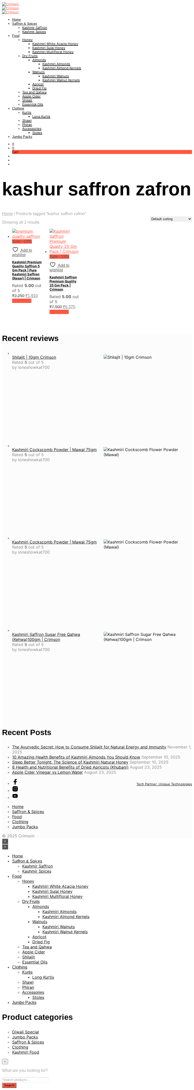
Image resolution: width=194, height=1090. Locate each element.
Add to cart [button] (21, 301)
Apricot (38, 84)
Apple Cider (31, 96)
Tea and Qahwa (34, 92)
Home (16, 19)
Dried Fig (39, 88)
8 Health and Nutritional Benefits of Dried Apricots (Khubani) (70, 767)
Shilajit (27, 100)
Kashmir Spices (34, 32)
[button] (13, 144)
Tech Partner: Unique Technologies (164, 784)
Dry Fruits (30, 56)
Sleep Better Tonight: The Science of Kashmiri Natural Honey (70, 762)
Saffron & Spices (24, 23)
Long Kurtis (41, 116)
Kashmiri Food (25, 1052)
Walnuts (38, 72)
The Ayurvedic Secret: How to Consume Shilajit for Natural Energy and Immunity (89, 746)
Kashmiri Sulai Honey (48, 48)
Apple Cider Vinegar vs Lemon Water (47, 772)
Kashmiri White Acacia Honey (55, 44)
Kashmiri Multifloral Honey (53, 52)
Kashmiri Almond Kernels (61, 68)
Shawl (27, 120)
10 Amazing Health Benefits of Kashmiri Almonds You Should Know (76, 757)
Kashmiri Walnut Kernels (61, 80)
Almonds (39, 60)
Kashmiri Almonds (56, 64)
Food (15, 36)
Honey (27, 40)
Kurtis (26, 112)
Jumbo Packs (22, 137)
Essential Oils (32, 104)
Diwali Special (25, 1031)
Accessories (31, 128)
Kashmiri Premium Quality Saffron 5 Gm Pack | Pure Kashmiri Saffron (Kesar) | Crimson (27, 270)
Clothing (18, 108)
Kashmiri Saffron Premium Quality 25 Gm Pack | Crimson (63, 283)
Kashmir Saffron (34, 27)
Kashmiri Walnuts (55, 76)
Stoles (37, 133)
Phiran (27, 124)
